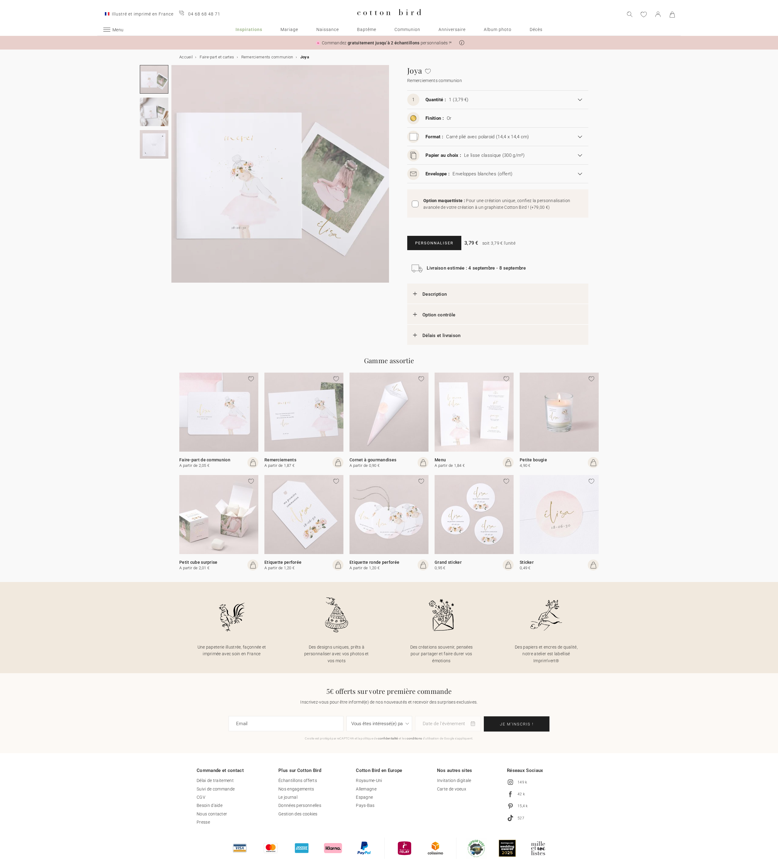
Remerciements (280, 459)
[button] (462, 42)
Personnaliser (434, 243)
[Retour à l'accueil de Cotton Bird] (389, 20)
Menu (440, 459)
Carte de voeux (451, 789)
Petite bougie (533, 459)
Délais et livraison (441, 335)
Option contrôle (439, 315)
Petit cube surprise (198, 562)
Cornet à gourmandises (372, 459)
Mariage (289, 29)
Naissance (327, 29)
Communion (407, 29)
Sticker (527, 562)
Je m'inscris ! (517, 724)
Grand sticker (448, 562)
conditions (414, 738)
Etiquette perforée (282, 562)
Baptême (366, 29)
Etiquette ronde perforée (374, 562)
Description (434, 294)
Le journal (288, 797)
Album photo (497, 29)
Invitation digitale (454, 780)
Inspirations (249, 29)
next (175, 177)
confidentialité (388, 738)
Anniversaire (452, 29)
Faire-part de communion (204, 459)
